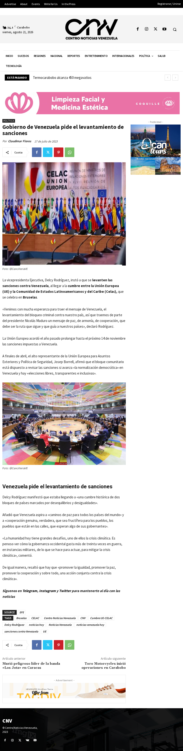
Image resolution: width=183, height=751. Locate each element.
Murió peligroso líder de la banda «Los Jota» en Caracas (31, 666)
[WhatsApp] (69, 152)
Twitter (65, 590)
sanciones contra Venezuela (21, 631)
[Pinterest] (58, 152)
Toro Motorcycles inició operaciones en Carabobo (103, 666)
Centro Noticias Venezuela (60, 618)
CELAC (35, 618)
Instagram (47, 590)
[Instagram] (146, 29)
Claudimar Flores (19, 141)
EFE (22, 612)
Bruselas (21, 618)
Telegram (29, 590)
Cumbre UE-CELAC (101, 618)
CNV (82, 618)
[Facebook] (138, 29)
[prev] (168, 78)
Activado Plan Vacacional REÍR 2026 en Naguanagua (70, 77)
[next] (175, 78)
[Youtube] (164, 29)
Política (8, 120)
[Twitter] (155, 29)
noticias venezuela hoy (90, 624)
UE (44, 631)
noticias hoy (36, 624)
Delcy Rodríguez (14, 624)
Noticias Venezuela (60, 624)
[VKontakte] (27, 740)
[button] (175, 29)
